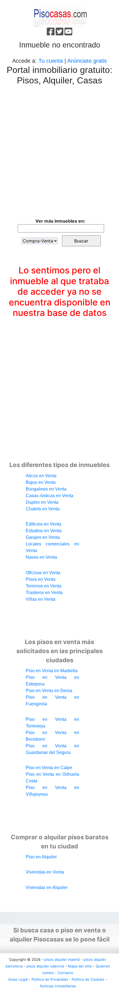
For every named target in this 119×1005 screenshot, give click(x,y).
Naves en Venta (41, 557)
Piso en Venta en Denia (49, 690)
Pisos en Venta (40, 579)
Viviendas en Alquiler (47, 887)
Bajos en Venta (41, 482)
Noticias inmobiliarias (58, 986)
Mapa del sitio (80, 966)
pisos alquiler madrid (62, 959)
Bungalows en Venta (46, 489)
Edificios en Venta (43, 524)
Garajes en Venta (43, 537)
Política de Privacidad (50, 979)
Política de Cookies (88, 979)
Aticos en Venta (41, 475)
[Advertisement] (59, 152)
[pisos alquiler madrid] (59, 16)
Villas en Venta (40, 599)
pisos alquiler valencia (45, 966)
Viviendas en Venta (45, 872)
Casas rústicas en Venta (49, 495)
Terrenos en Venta (43, 586)
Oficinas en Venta (43, 572)
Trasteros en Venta (44, 592)
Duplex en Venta (42, 502)
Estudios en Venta (43, 530)
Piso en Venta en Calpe (49, 767)
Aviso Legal (18, 979)
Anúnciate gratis (87, 61)
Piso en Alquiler (41, 856)
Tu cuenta (50, 61)
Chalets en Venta (43, 509)
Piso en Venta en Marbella (51, 670)
